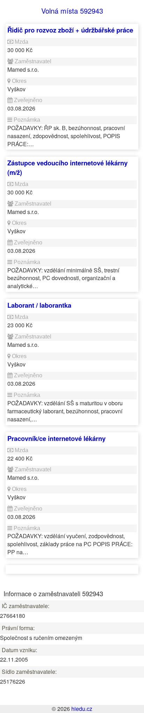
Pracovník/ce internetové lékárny (56, 438)
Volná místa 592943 (72, 11)
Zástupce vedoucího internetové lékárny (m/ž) (67, 167)
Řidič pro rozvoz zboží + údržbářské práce (70, 30)
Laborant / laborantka (39, 305)
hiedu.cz (81, 709)
